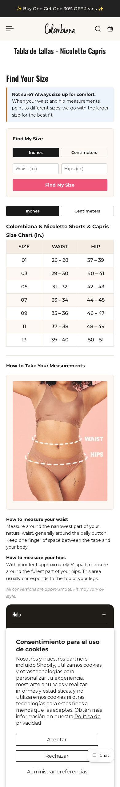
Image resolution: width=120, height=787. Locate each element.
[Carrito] (110, 28)
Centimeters (84, 152)
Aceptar (57, 740)
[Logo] (60, 28)
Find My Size (60, 185)
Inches (36, 152)
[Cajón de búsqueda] (98, 28)
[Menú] (10, 28)
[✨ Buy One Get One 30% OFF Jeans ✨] (60, 8)
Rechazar (57, 756)
